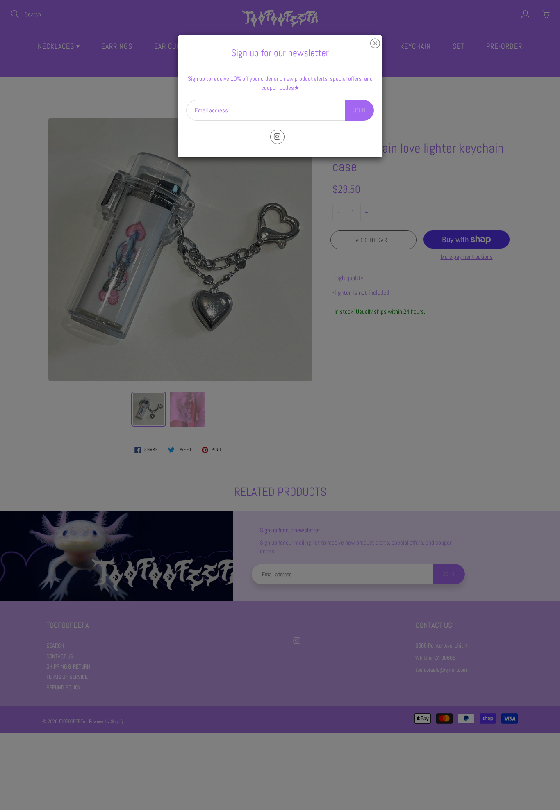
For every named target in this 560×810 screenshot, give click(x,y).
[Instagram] (277, 137)
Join (359, 110)
